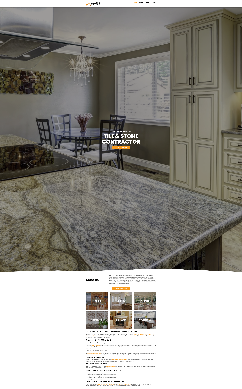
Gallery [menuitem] (148, 2)
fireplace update (127, 384)
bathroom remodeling (147, 334)
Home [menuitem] (135, 2)
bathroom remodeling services (94, 353)
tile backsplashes (96, 345)
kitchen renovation (101, 384)
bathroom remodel (110, 384)
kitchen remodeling (138, 334)
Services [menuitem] (141, 2)
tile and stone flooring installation (119, 359)
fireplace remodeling (103, 335)
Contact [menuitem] (154, 2)
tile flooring (119, 384)
